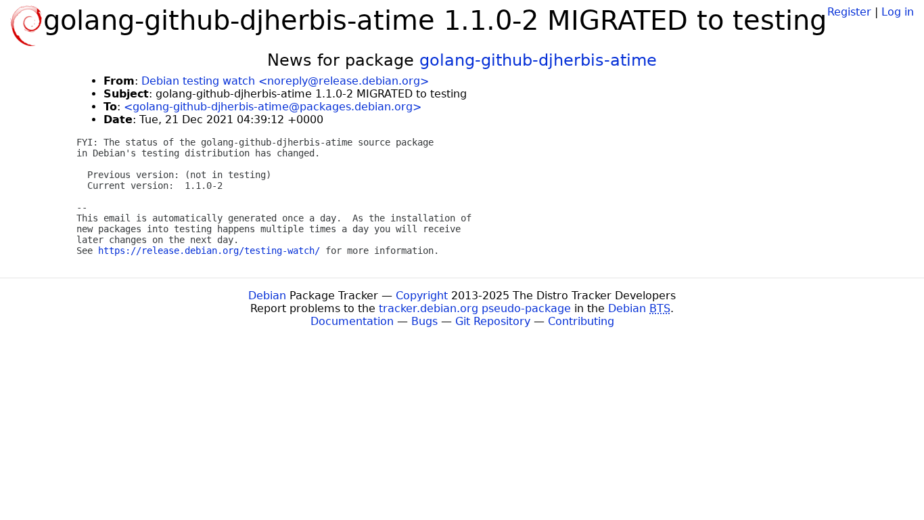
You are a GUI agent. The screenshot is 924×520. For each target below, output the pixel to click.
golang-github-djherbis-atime (538, 60)
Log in (897, 11)
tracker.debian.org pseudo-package (475, 308)
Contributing (581, 321)
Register (849, 11)
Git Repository (492, 321)
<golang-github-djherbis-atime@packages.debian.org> (272, 106)
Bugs (424, 321)
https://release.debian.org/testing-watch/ (209, 250)
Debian (267, 295)
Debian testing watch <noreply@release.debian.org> (285, 80)
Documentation (352, 321)
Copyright (422, 295)
